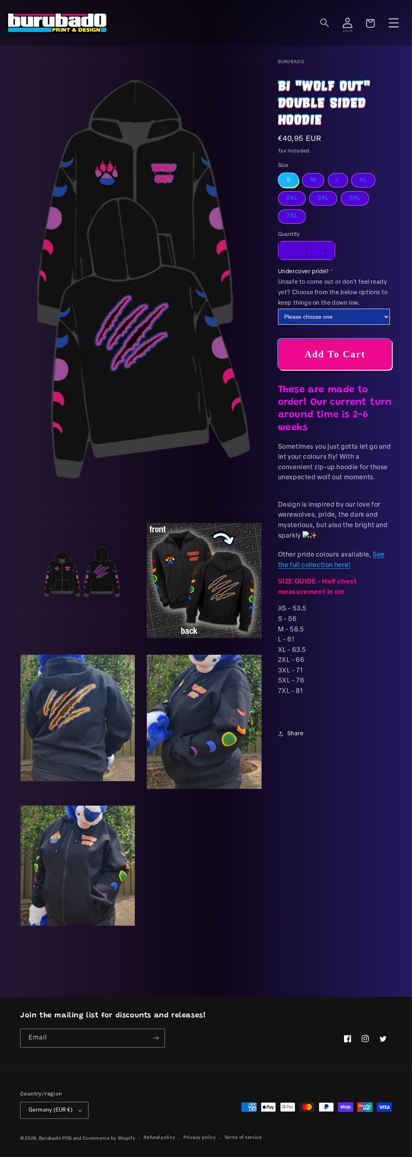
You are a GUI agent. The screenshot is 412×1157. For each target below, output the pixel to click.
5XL (354, 198)
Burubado (50, 1138)
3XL (323, 198)
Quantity (289, 234)
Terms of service (243, 1138)
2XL (291, 198)
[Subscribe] (156, 1038)
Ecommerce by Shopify (109, 1138)
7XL (291, 216)
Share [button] (295, 734)
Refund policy (159, 1138)
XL (363, 180)
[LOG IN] (347, 23)
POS (67, 1138)
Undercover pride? (303, 272)
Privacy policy (199, 1138)
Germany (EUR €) (50, 1110)
